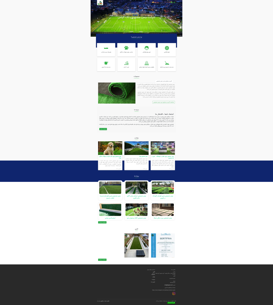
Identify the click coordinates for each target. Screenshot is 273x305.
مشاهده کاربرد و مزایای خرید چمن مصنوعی (163, 102)
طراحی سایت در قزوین (105, 301)
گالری (154, 272)
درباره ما (153, 279)
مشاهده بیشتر (103, 129)
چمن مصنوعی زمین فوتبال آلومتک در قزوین (163, 197)
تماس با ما (153, 282)
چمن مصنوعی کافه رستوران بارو (136, 218)
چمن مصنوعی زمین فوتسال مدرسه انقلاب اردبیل (110, 197)
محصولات (153, 274)
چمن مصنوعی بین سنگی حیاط (163, 218)
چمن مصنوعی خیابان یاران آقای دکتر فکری (136, 197)
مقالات (153, 277)
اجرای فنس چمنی (110, 218)
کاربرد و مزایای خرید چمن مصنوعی (164, 81)
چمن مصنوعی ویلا (143, 156)
